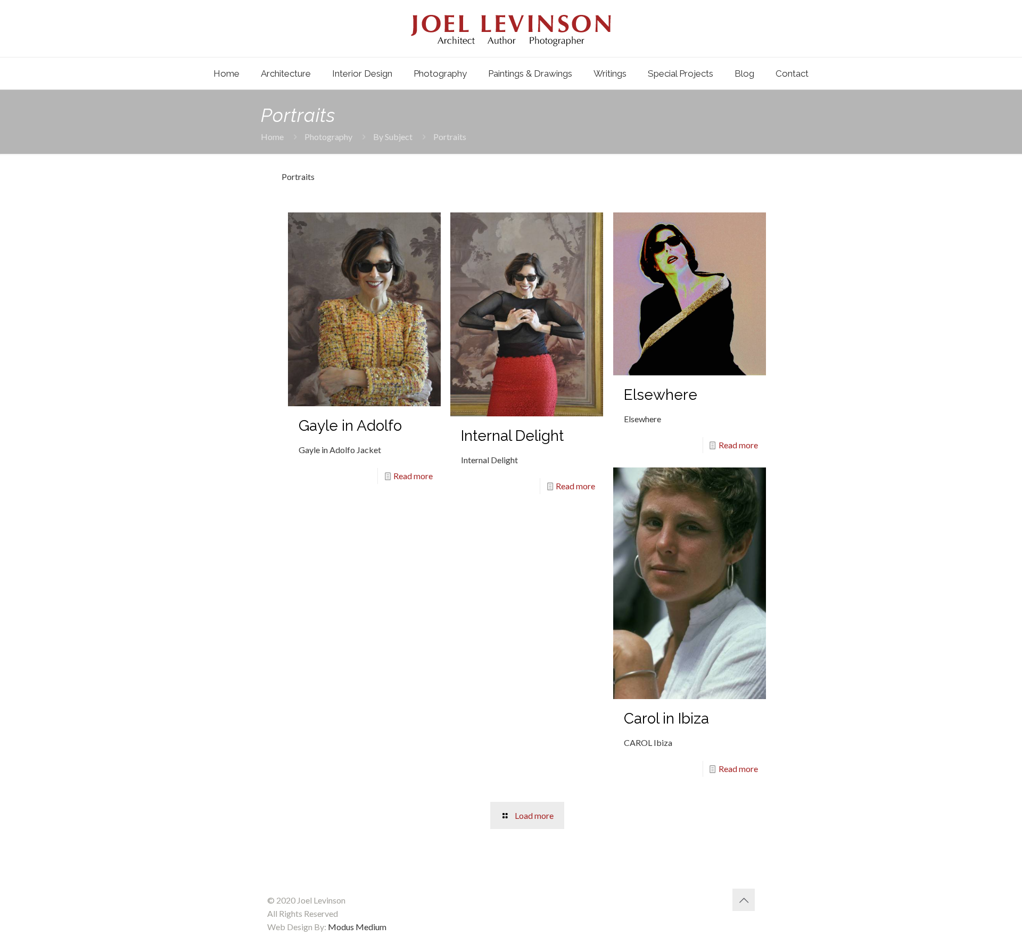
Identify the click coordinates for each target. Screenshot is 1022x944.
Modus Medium (357, 927)
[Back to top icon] (743, 900)
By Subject (393, 137)
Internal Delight (512, 436)
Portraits (449, 137)
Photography (328, 137)
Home (272, 137)
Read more (413, 476)
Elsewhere (660, 395)
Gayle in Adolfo (350, 425)
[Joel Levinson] (511, 28)
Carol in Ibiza (666, 718)
